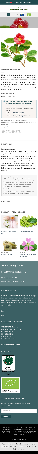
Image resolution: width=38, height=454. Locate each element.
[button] (8, 14)
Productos (22, 21)
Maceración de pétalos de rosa (9, 232)
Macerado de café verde (27, 231)
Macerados (10, 127)
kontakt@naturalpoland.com (21, 116)
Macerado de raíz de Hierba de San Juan (28, 255)
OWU (3, 315)
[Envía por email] (13, 131)
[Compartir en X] (9, 131)
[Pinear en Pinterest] (16, 131)
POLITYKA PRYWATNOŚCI (10, 345)
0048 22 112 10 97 (9, 278)
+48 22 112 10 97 (18, 113)
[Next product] (17, 24)
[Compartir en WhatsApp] (3, 131)
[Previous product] (20, 24)
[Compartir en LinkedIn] (19, 131)
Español (8, 2)
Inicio (14, 21)
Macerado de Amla (6, 254)
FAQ (2, 311)
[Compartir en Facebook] (6, 131)
